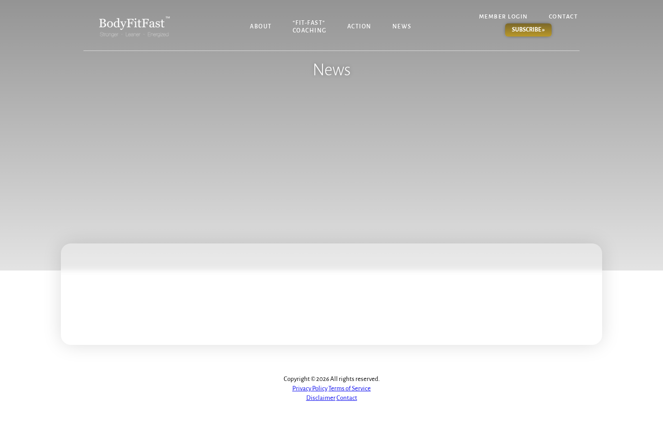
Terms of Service (349, 388)
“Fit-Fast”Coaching (310, 27)
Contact (563, 17)
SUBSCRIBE (528, 30)
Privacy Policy (309, 388)
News (402, 26)
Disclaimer (321, 397)
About (261, 26)
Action (359, 26)
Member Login (503, 17)
